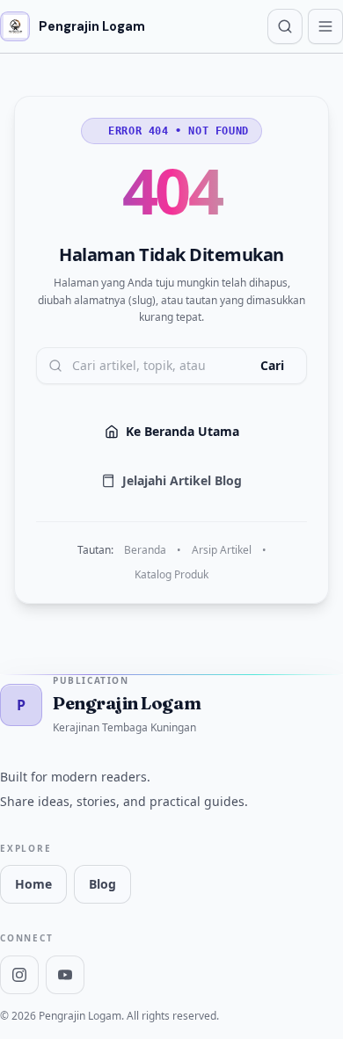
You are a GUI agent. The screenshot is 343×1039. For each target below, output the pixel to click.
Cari (272, 365)
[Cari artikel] (285, 26)
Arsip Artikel (222, 550)
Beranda (145, 550)
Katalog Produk (171, 575)
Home (33, 884)
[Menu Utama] (325, 26)
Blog (102, 884)
